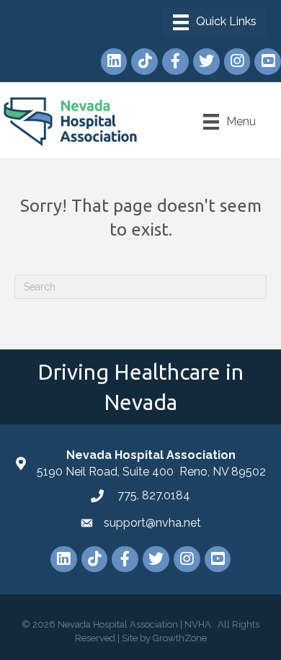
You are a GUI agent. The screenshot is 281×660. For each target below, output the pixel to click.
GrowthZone (180, 638)
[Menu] (215, 22)
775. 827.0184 (152, 495)
